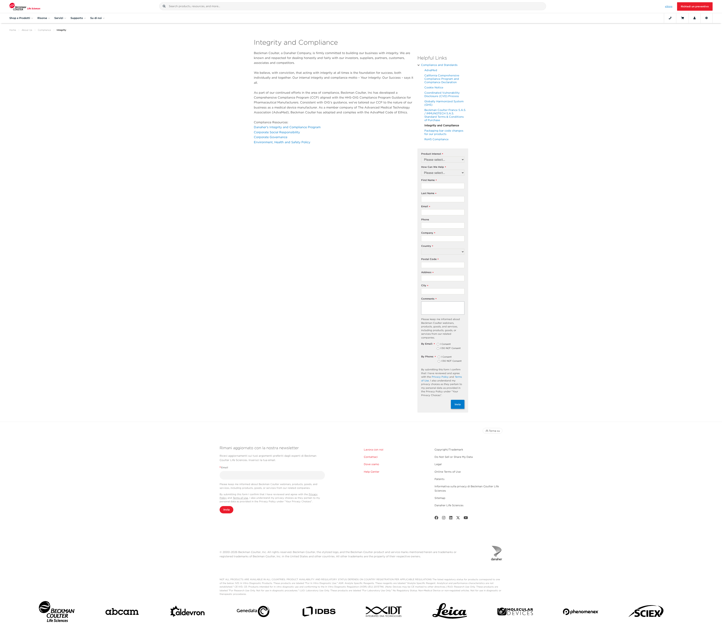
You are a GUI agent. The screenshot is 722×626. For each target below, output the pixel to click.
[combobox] (352, 6)
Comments (429, 299)
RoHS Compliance (436, 139)
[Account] (694, 18)
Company (428, 233)
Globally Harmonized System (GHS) (444, 103)
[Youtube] (466, 518)
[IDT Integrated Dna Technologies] (384, 612)
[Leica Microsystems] (449, 612)
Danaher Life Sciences (449, 505)
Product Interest (432, 154)
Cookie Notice (433, 87)
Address (427, 272)
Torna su (494, 430)
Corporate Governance (270, 137)
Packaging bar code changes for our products (443, 132)
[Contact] (670, 18)
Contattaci (371, 456)
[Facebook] (436, 518)
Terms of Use (240, 497)
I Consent (445, 344)
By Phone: (428, 356)
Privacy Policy (440, 376)
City (424, 285)
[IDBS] (318, 612)
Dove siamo (371, 464)
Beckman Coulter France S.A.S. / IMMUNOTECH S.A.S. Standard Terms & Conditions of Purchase (445, 115)
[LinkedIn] (451, 518)
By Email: (428, 344)
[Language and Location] (706, 18)
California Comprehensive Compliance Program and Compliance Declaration (441, 79)
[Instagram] (443, 518)
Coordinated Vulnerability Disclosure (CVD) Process (442, 94)
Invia (458, 404)
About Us (27, 30)
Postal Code (430, 259)
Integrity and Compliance (441, 125)
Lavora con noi (373, 449)
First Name (429, 180)
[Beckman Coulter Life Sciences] (24, 6)
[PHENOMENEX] (580, 612)
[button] (164, 6)
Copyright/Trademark (449, 449)
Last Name (428, 193)
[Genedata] (253, 612)
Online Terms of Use (448, 471)
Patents (439, 479)
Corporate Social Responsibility (277, 132)
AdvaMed (430, 70)
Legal (438, 464)
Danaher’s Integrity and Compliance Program (287, 127)
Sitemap (440, 497)
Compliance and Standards (439, 64)
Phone (425, 219)
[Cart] (682, 18)
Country (427, 246)
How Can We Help (433, 167)
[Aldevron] (187, 612)
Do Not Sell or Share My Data (454, 456)
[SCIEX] (646, 612)
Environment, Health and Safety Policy (282, 142)
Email (425, 206)
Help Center (371, 471)
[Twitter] (458, 518)
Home (12, 30)
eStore (668, 6)
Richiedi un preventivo (695, 6)
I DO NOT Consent (450, 348)
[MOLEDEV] (515, 612)
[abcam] (122, 612)
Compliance (44, 30)
